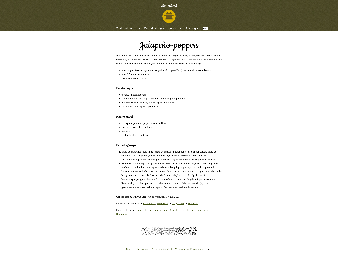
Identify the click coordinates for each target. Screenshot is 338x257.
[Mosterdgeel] (169, 16)
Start (119, 28)
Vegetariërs (178, 203)
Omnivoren (149, 203)
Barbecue (193, 203)
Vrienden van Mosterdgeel (184, 28)
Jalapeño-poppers (169, 45)
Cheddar (147, 209)
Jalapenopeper (161, 209)
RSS (205, 28)
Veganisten (162, 203)
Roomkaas (121, 213)
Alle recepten (133, 28)
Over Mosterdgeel (154, 28)
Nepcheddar (188, 209)
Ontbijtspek (202, 209)
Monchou (175, 209)
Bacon (138, 209)
